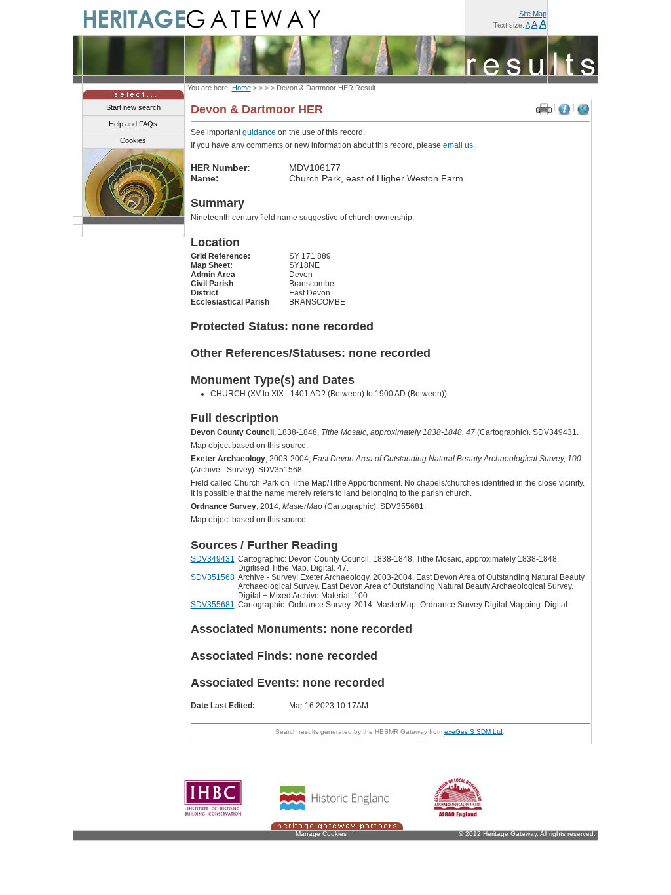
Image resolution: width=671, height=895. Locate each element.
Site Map (532, 14)
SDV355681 (213, 604)
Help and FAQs (133, 124)
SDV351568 (213, 577)
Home (241, 88)
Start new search (133, 107)
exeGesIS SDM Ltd (473, 731)
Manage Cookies (321, 833)
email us (458, 145)
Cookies (133, 140)
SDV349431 (213, 558)
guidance (259, 132)
